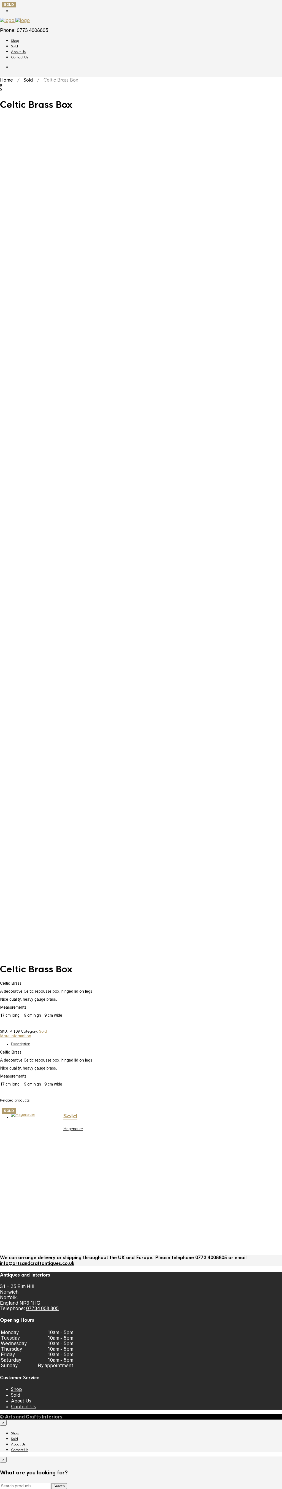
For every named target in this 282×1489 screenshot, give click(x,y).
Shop (15, 41)
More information (15, 1036)
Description (20, 1044)
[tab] (146, 1044)
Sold (14, 46)
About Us (18, 52)
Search (59, 1486)
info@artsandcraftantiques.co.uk (37, 1263)
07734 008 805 (42, 1308)
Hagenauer (73, 1129)
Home (6, 80)
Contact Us (19, 57)
